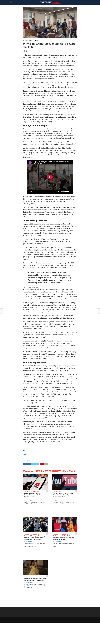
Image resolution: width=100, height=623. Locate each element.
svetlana (28, 498)
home (53, 613)
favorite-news (29, 541)
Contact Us (48, 613)
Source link (26, 455)
